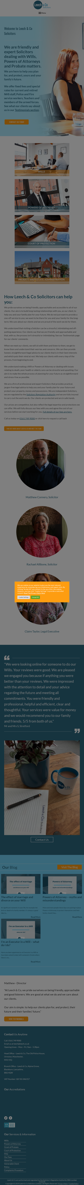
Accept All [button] (35, 597)
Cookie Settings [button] (24, 597)
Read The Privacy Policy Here (34, 593)
